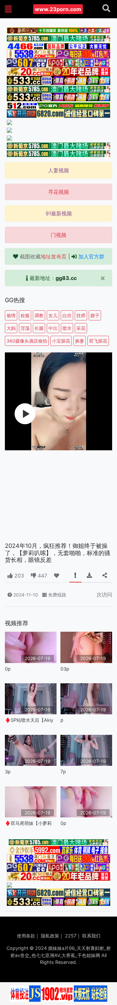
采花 (80, 328)
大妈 (11, 328)
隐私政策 (50, 935)
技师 (80, 315)
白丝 (67, 315)
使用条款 (26, 935)
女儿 (53, 315)
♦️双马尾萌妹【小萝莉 (28, 823)
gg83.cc (66, 278)
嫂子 (94, 315)
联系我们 (91, 935)
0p (8, 669)
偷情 (11, 315)
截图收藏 (43, 256)
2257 (70, 935)
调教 (39, 315)
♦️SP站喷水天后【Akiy (29, 720)
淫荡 (25, 328)
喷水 (67, 328)
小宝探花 (61, 341)
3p (8, 771)
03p (64, 669)
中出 (53, 328)
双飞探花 (98, 341)
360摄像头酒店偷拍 (26, 341)
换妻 (79, 341)
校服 (25, 315)
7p (63, 771)
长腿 (39, 328)
